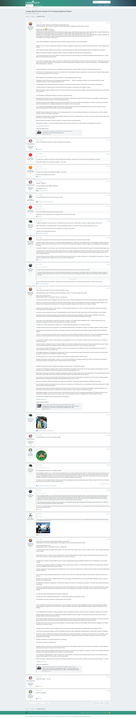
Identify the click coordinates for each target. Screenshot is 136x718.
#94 (109, 449)
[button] (43, 5)
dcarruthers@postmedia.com (43, 126)
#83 (109, 154)
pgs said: (39, 516)
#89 (109, 237)
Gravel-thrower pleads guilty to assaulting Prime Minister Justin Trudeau (59, 666)
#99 (109, 677)
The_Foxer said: (40, 169)
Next (47, 19)
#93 (109, 435)
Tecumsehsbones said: (42, 467)
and (43, 190)
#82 (109, 140)
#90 (109, 264)
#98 (109, 539)
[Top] (108, 713)
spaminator (30, 26)
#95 (109, 465)
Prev (28, 19)
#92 (109, 414)
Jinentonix (30, 224)
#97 (109, 514)
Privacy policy (97, 712)
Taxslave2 (30, 170)
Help (102, 712)
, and (46, 201)
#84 (109, 166)
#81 (109, 22)
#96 (109, 490)
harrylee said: (40, 209)
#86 (109, 195)
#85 (109, 181)
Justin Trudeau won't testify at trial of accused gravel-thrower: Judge (58, 404)
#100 (109, 690)
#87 (109, 206)
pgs (30, 268)
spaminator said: (41, 156)
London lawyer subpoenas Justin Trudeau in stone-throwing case (57, 131)
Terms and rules (89, 712)
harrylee (30, 199)
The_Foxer (30, 157)
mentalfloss (29, 13)
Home (105, 712)
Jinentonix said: (40, 493)
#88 (109, 221)
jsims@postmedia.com (41, 399)
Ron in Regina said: (41, 267)
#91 (109, 288)
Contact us (83, 712)
